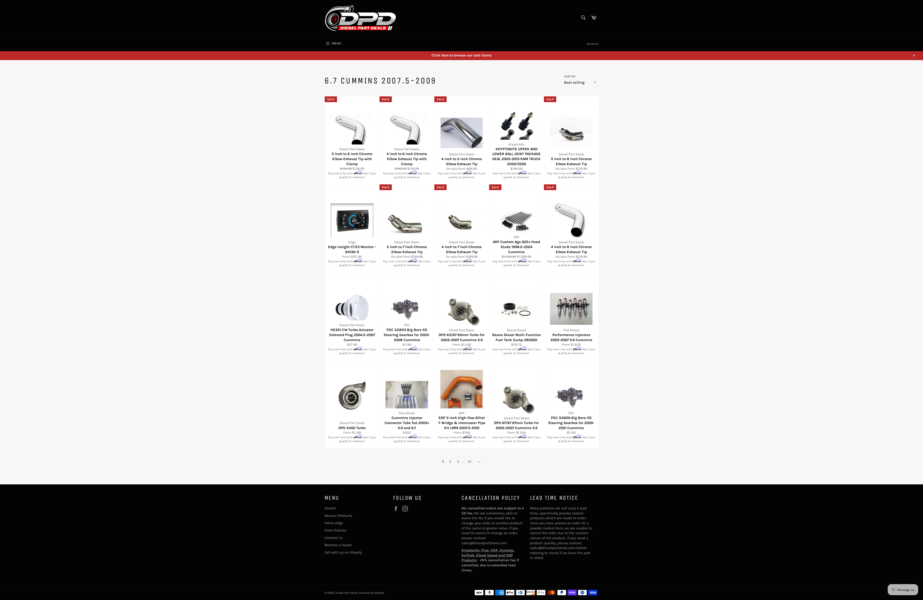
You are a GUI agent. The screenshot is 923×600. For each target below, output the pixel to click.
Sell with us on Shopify (343, 552)
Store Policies (335, 530)
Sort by (570, 76)
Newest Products (338, 515)
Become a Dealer (338, 545)
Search (330, 508)
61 (469, 461)
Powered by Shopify (371, 592)
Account (593, 43)
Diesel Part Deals (346, 592)
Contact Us (333, 538)
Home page (333, 523)
